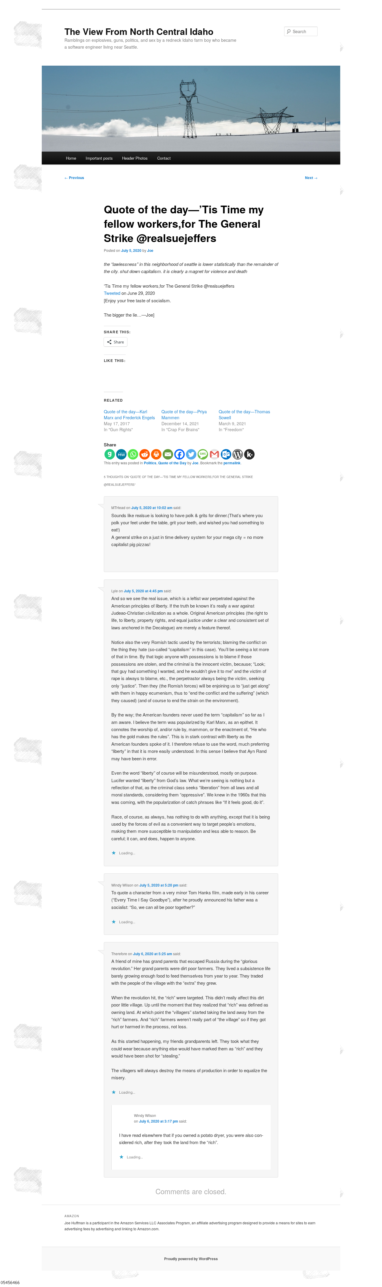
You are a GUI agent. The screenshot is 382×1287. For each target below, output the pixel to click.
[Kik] (249, 454)
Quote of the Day (172, 463)
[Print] (156, 454)
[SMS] (203, 454)
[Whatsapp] (133, 454)
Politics (150, 463)
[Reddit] (144, 454)
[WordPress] (237, 454)
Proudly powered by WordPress (191, 1258)
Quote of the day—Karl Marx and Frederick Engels (129, 414)
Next (311, 177)
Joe (150, 250)
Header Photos (135, 158)
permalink (232, 463)
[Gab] (109, 454)
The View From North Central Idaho (138, 31)
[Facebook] (179, 454)
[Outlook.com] (226, 454)
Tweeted (112, 293)
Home (71, 158)
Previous (74, 177)
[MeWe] (121, 454)
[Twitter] (191, 454)
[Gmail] (214, 454)
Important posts (99, 158)
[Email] (168, 454)
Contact (164, 158)
